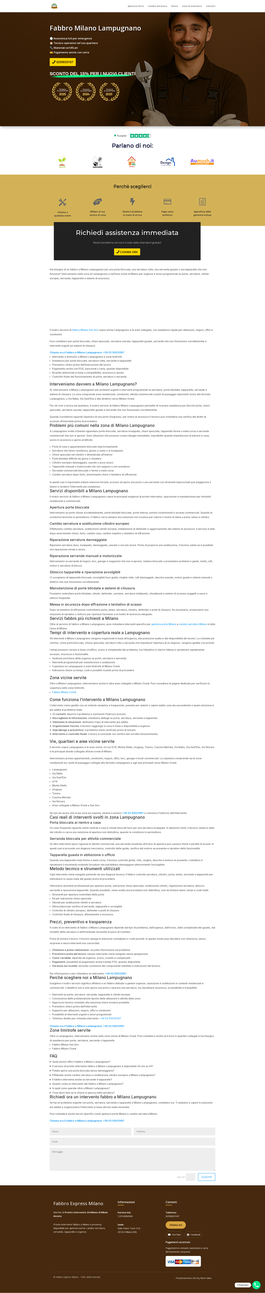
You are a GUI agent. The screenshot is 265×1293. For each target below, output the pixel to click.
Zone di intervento (192, 6)
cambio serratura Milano (193, 624)
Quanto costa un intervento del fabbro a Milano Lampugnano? (87, 1083)
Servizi (174, 6)
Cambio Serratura (157, 6)
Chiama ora (175, 1224)
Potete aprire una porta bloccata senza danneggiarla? (83, 1070)
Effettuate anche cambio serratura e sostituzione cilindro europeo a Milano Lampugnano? (103, 1075)
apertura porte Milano (163, 624)
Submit (206, 1177)
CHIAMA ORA (129, 252)
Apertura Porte (136, 6)
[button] (53, 112)
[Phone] (256, 1285)
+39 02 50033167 (110, 1018)
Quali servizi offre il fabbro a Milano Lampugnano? (81, 1061)
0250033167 (64, 62)
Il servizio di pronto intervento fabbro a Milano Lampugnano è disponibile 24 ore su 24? (102, 1066)
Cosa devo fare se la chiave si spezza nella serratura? (83, 1092)
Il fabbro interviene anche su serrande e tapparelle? (82, 1079)
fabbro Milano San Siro (85, 329)
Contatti (210, 6)
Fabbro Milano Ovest (64, 692)
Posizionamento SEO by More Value (194, 1278)
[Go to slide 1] (132, 113)
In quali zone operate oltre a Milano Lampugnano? (81, 1088)
